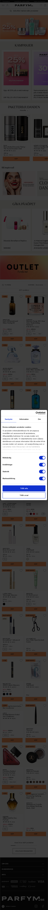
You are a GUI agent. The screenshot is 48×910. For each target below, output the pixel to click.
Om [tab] (39, 419)
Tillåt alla (24, 488)
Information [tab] (24, 419)
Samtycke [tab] (9, 419)
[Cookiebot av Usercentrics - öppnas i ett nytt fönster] (35, 413)
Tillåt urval (24, 495)
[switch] (42, 464)
